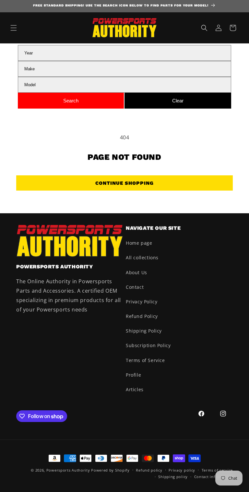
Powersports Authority (68, 470)
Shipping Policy (144, 331)
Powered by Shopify (110, 470)
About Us (136, 272)
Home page (139, 243)
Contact (135, 287)
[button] (13, 28)
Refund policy (149, 470)
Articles (135, 389)
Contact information (213, 476)
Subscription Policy (148, 345)
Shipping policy (173, 476)
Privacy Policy (141, 302)
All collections (142, 257)
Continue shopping (124, 183)
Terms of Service (145, 360)
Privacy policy (182, 470)
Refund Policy (142, 316)
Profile (133, 375)
